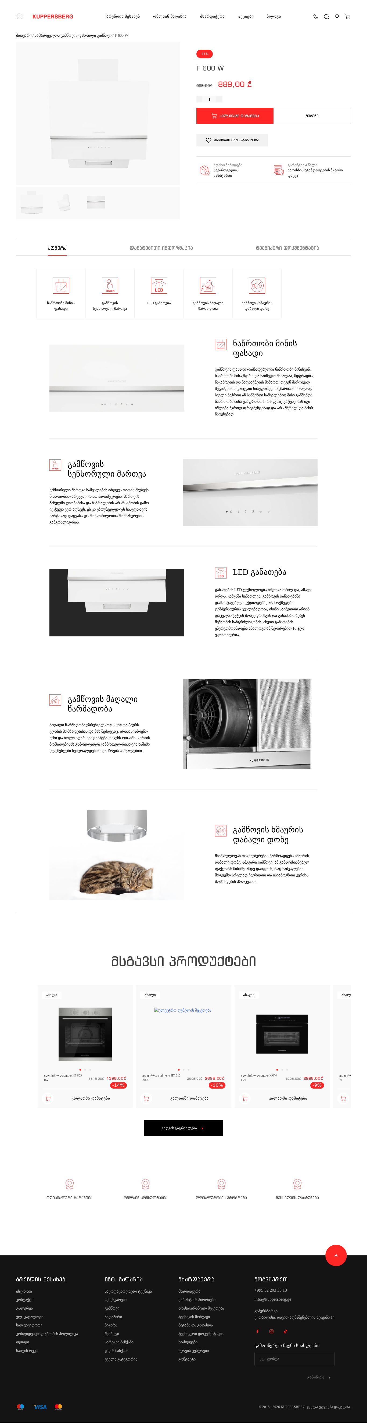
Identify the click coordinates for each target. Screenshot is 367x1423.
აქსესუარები (116, 1300)
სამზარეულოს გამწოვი (55, 36)
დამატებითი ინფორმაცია (161, 248)
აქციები (246, 16)
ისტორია (24, 1291)
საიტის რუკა (27, 1351)
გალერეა (24, 1308)
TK (285, 1331)
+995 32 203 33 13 (270, 1290)
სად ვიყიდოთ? (29, 1325)
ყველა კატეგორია (121, 1359)
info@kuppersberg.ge (272, 1299)
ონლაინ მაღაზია (170, 16)
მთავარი (23, 36)
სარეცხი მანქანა (119, 1342)
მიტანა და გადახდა (195, 1325)
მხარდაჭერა (212, 16)
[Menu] (19, 16)
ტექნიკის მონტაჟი (194, 1317)
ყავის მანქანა (116, 1351)
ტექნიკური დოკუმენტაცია (287, 248)
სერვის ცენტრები (193, 1351)
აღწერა (57, 248)
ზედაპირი (113, 1317)
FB (257, 1331)
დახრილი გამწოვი (94, 36)
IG (271, 1331)
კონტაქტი (24, 1300)
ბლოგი (274, 16)
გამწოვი (112, 1308)
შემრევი (112, 1334)
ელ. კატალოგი (29, 1317)
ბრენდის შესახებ (123, 16)
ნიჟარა (111, 1325)
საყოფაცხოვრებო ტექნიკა (128, 1291)
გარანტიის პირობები (196, 1300)
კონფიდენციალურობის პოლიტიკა (47, 1334)
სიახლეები (187, 1342)
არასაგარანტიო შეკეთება (201, 1308)
